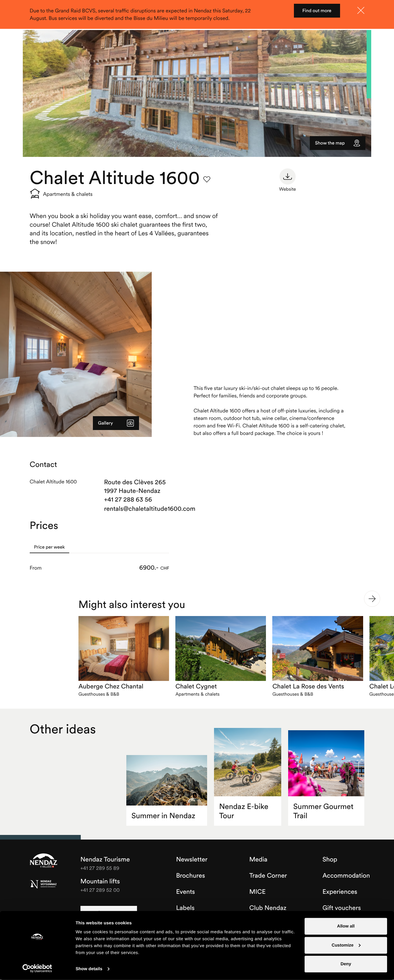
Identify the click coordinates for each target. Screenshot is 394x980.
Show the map (330, 143)
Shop (329, 859)
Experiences (339, 892)
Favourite (206, 179)
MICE (257, 892)
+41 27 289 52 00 (100, 890)
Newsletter (191, 859)
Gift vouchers (341, 908)
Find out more (316, 11)
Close (360, 10)
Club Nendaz (267, 908)
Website (287, 189)
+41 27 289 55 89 (99, 868)
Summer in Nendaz (163, 816)
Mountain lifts (100, 881)
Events (185, 892)
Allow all (346, 926)
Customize (343, 945)
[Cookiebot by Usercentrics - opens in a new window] (37, 968)
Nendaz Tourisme (43, 861)
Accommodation (346, 876)
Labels (185, 908)
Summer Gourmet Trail (323, 811)
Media (258, 859)
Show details (89, 968)
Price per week (49, 547)
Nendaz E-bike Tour (244, 811)
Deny (346, 964)
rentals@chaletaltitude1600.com (136, 509)
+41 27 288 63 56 (128, 499)
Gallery (105, 423)
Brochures (190, 876)
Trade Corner (268, 876)
